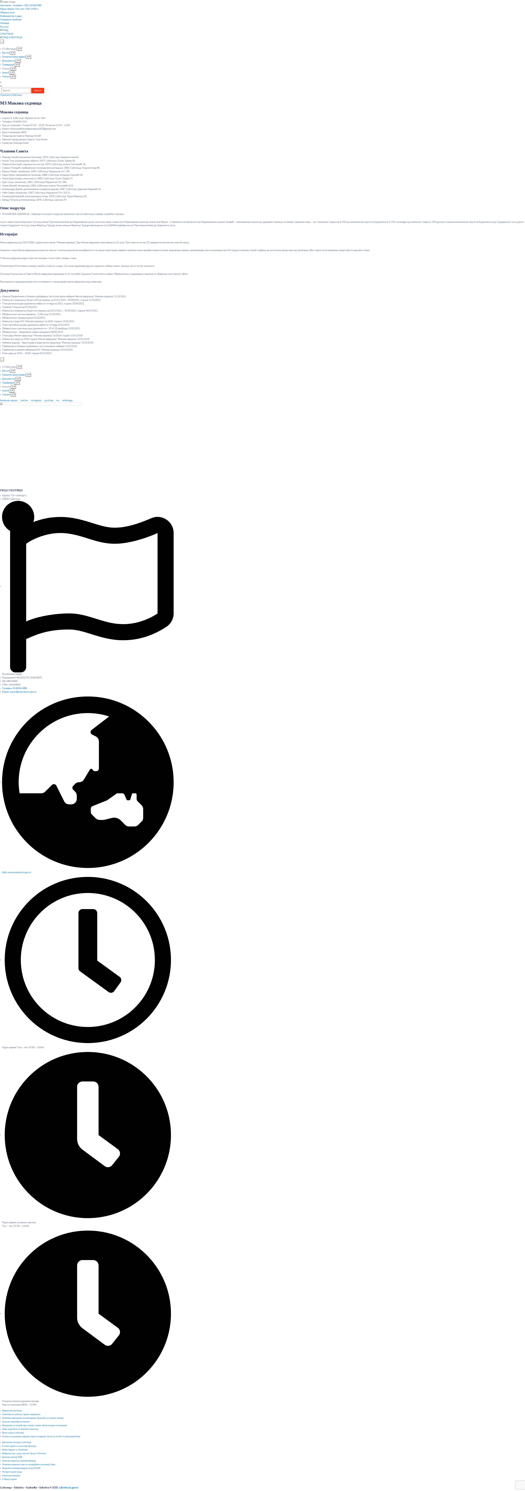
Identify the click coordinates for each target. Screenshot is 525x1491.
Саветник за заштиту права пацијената (21, 1414)
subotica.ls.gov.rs (68, 1487)
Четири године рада (12, 1471)
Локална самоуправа (13, 56)
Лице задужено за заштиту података (20, 1429)
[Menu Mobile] (2, 41)
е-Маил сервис (9, 1479)
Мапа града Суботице (13, 1432)
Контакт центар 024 (12, 1457)
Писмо (5, 76)
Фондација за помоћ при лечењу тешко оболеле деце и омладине (34, 1425)
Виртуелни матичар (12, 1410)
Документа (8, 60)
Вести (5, 52)
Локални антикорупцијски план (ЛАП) (21, 1468)
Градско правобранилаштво (16, 1421)
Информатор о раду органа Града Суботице (24, 1453)
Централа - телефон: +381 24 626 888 (20, 5)
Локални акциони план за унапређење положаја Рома (28, 1464)
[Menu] (19, 49)
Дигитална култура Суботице (16, 1442)
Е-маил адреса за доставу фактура (19, 1446)
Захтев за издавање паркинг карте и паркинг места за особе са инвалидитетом (41, 1436)
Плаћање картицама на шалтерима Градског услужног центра (33, 1418)
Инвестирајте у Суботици (15, 1449)
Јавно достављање (11, 1475)
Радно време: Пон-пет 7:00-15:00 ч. (19, 9)
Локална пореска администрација (19, 1460)
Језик (5, 72)
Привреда (7, 64)
